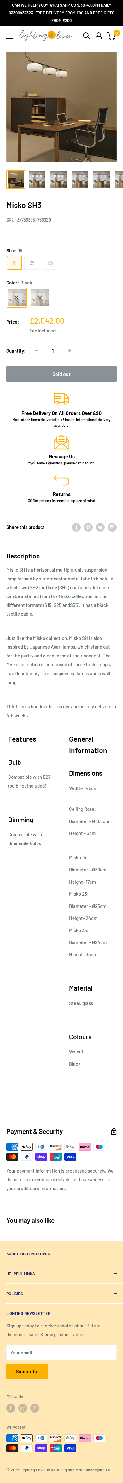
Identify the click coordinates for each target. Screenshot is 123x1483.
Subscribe (27, 1371)
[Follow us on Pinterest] (34, 1408)
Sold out (61, 374)
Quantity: (16, 351)
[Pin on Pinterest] (88, 527)
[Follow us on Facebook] (10, 1408)
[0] (111, 36)
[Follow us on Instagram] (22, 1408)
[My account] (99, 35)
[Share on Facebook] (76, 527)
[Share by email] (112, 527)
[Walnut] (40, 298)
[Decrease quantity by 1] (36, 350)
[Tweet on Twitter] (100, 527)
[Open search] (86, 35)
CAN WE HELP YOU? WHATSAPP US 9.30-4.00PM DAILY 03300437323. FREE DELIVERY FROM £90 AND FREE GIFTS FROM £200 (61, 13)
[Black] (17, 298)
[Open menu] (9, 36)
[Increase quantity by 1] (69, 350)
